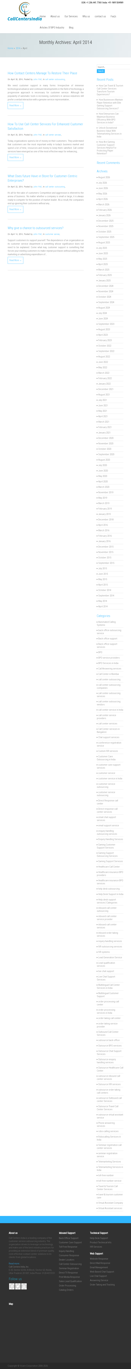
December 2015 (105, 546)
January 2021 (104, 432)
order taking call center (109, 1018)
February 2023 (105, 340)
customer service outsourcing (106, 785)
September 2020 (106, 454)
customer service (52, 234)
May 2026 (102, 193)
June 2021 (103, 405)
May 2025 (102, 258)
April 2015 (103, 584)
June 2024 (103, 318)
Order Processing (67, 1285)
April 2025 (103, 264)
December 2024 (105, 286)
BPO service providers (109, 657)
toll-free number (106, 1175)
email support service (108, 825)
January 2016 (104, 541)
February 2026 (105, 209)
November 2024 (105, 291)
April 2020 (103, 481)
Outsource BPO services (110, 1045)
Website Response (99, 1258)
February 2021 (105, 427)
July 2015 (102, 568)
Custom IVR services (108, 751)
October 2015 (104, 557)
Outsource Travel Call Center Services (107, 1108)
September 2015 (106, 563)
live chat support (106, 971)
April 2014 (103, 606)
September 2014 (106, 595)
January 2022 (104, 383)
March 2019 (103, 503)
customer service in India (110, 778)
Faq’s (113, 16)
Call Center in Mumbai (108, 674)
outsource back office (109, 1040)
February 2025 (105, 275)
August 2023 (104, 329)
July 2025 (102, 248)
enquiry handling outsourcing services (107, 832)
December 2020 (105, 438)
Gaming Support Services (110, 861)
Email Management (99, 1267)
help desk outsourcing (109, 888)
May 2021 (102, 410)
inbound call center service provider (107, 918)
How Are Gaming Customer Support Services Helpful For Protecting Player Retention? (106, 147)
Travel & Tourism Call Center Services (107, 1188)
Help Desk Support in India (110, 894)
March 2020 (103, 487)
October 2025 (104, 231)
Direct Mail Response (100, 1263)
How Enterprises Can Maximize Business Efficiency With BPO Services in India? (108, 118)
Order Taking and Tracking (102, 1284)
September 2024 (106, 302)
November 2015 (105, 552)
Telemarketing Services (109, 1161)
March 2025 (103, 269)
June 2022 (103, 362)
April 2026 (103, 199)
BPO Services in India (108, 663)
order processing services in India (106, 1011)
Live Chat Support (98, 1276)
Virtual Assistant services (110, 1208)
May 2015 (102, 579)
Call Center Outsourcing (70, 1264)
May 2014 (102, 601)
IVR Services (96, 1246)
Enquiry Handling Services (110, 839)
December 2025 (105, 220)
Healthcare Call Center (109, 866)
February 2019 (105, 508)
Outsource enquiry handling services (106, 1061)
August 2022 (104, 356)
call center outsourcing (55, 79)
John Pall (37, 79)
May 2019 (102, 497)
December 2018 (105, 519)
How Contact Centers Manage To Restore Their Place (42, 73)
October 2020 (104, 448)
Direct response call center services (107, 810)
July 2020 (102, 465)
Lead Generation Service (110, 957)
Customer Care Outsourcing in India (106, 758)
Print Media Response (69, 1277)
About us (55, 16)
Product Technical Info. (101, 1242)
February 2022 (105, 378)
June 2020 (103, 470)
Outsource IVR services (109, 1084)
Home (43, 16)
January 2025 (104, 280)
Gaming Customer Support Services (106, 846)
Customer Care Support (70, 1242)
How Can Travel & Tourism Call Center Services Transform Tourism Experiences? (110, 90)
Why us (86, 16)
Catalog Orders (66, 1289)
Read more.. (15, 1263)
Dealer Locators (66, 1259)
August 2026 (104, 177)
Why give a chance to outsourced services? (35, 228)
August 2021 (104, 394)
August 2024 (104, 307)
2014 (18, 48)
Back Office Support (68, 1238)
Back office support (107, 638)
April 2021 (103, 416)
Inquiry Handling (66, 1251)
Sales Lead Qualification (70, 1281)
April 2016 (103, 525)
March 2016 (103, 530)
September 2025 (106, 237)
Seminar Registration (69, 1268)
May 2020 (102, 476)
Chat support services (108, 737)
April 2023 (103, 334)
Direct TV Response (68, 1272)
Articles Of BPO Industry (52, 27)
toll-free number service (109, 1180)
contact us (100, 16)
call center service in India (110, 709)
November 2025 (105, 226)
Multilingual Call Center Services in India (108, 986)
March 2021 (103, 421)
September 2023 (106, 324)
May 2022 (102, 367)
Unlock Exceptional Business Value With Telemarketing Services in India (109, 132)
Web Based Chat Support (102, 1271)
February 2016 (105, 535)
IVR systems (104, 952)
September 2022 (106, 351)
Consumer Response (69, 1255)
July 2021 (102, 400)
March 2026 (103, 204)
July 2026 (102, 182)
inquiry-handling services (110, 941)
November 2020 (105, 443)
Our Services (71, 16)
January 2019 (104, 514)
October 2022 (104, 345)
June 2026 (103, 188)
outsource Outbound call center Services (109, 1100)
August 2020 (104, 459)
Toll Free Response (68, 1246)
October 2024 (104, 296)
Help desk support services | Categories (107, 901)
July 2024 (102, 313)
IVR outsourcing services (110, 946)
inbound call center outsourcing (107, 909)
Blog (71, 27)
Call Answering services (109, 668)
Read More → (15, 105)
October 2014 (104, 590)
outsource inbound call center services (108, 1077)
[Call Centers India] (25, 19)
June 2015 (103, 573)
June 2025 (103, 253)
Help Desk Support (99, 1238)
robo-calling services (108, 1131)
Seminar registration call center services (109, 1146)
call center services (53, 135)
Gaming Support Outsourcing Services (107, 854)
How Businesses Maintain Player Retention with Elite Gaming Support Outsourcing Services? (110, 104)
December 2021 (105, 389)
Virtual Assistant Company (110, 1202)
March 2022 (103, 372)
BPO (100, 652)
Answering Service (99, 1280)
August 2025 (104, 242)
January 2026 (104, 215)
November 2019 (105, 492)
